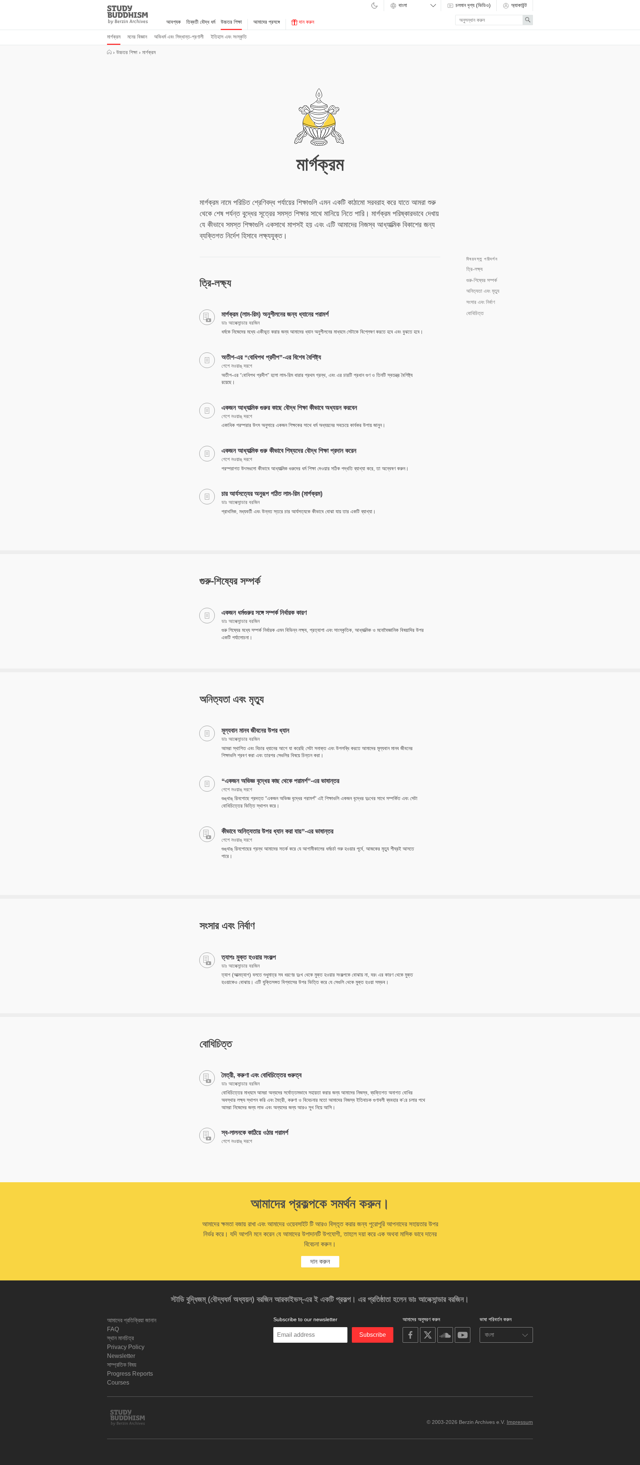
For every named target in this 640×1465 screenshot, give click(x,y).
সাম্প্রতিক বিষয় (121, 1365)
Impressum (520, 1422)
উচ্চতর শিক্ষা (231, 22)
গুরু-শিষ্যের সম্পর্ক (481, 280)
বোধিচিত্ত (475, 313)
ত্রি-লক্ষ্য (474, 269)
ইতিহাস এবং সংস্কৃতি (229, 37)
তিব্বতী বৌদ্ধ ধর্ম (200, 22)
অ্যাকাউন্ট (518, 5)
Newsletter (121, 1356)
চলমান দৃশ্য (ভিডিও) (472, 5)
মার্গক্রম (113, 37)
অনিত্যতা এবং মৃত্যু (482, 291)
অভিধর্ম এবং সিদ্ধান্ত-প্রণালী (179, 37)
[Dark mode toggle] (374, 6)
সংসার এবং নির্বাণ (480, 302)
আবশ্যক (173, 22)
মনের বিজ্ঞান (137, 37)
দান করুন (305, 22)
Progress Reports (130, 1373)
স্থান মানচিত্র (120, 1338)
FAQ (113, 1329)
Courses (118, 1382)
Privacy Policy (125, 1347)
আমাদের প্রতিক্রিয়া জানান (131, 1320)
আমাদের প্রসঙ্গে (266, 22)
